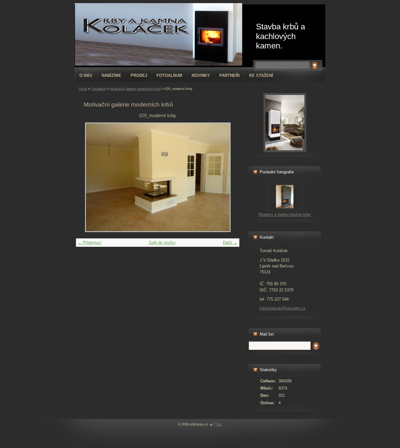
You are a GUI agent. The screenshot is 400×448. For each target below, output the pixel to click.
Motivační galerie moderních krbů (135, 89)
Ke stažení (261, 75)
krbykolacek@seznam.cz (283, 308)
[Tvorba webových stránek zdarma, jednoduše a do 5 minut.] (211, 424)
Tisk (218, 424)
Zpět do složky (162, 242)
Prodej (139, 75)
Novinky (201, 75)
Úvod (83, 89)
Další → (230, 242)
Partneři (229, 75)
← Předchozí (90, 242)
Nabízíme (111, 75)
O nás (85, 75)
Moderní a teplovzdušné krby (284, 214)
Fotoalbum (169, 75)
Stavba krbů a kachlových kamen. (280, 36)
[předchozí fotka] (94, 177)
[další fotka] (221, 177)
